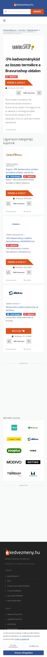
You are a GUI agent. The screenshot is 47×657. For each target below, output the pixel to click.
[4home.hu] (14, 427)
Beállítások (34, 646)
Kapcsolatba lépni (14, 601)
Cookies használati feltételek (18, 586)
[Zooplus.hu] (14, 450)
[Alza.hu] (33, 439)
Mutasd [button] (17, 331)
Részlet (28, 211)
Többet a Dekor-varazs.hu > (12, 165)
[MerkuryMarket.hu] (14, 439)
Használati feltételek (15, 596)
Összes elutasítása (13, 646)
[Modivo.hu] (14, 462)
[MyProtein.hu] (33, 473)
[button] (18, 83)
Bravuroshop (32, 30)
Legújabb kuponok (14, 619)
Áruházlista (11, 624)
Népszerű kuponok (14, 614)
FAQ (8, 581)
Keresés (37, 11)
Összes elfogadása (23, 652)
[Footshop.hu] (14, 473)
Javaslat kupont (13, 576)
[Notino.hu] (33, 462)
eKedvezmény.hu (9, 30)
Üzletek (22, 30)
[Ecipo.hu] (33, 427)
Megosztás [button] (12, 129)
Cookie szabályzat (21, 639)
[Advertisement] (23, 389)
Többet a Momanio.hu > (15, 235)
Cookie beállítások (14, 591)
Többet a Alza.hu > (13, 303)
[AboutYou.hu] (33, 450)
